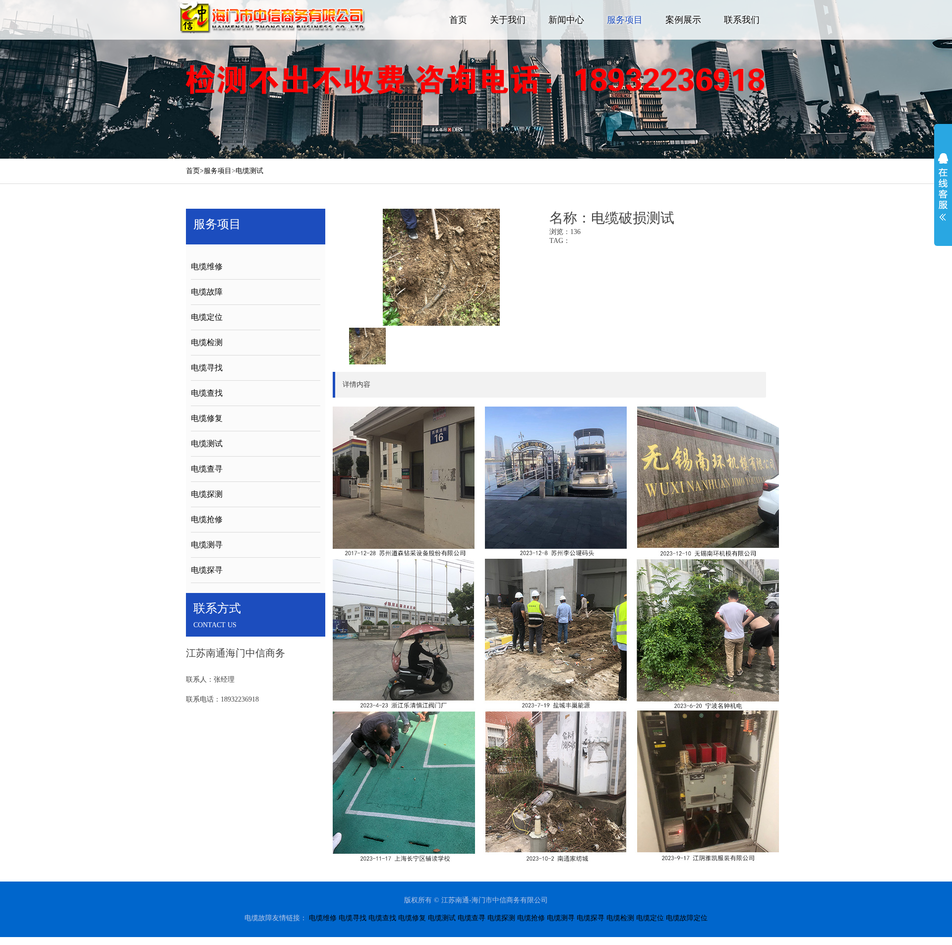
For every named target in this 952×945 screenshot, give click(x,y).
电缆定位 (207, 317)
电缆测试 (249, 171)
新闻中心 (566, 20)
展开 (943, 187)
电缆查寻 (207, 469)
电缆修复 (207, 418)
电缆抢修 (207, 519)
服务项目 (625, 20)
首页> (195, 171)
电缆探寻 (207, 570)
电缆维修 (207, 266)
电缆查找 (207, 393)
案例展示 (683, 20)
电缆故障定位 (687, 918)
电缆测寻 (207, 544)
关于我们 (508, 20)
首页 (458, 20)
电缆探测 (207, 494)
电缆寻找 (207, 367)
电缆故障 (207, 292)
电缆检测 (207, 342)
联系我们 (742, 20)
